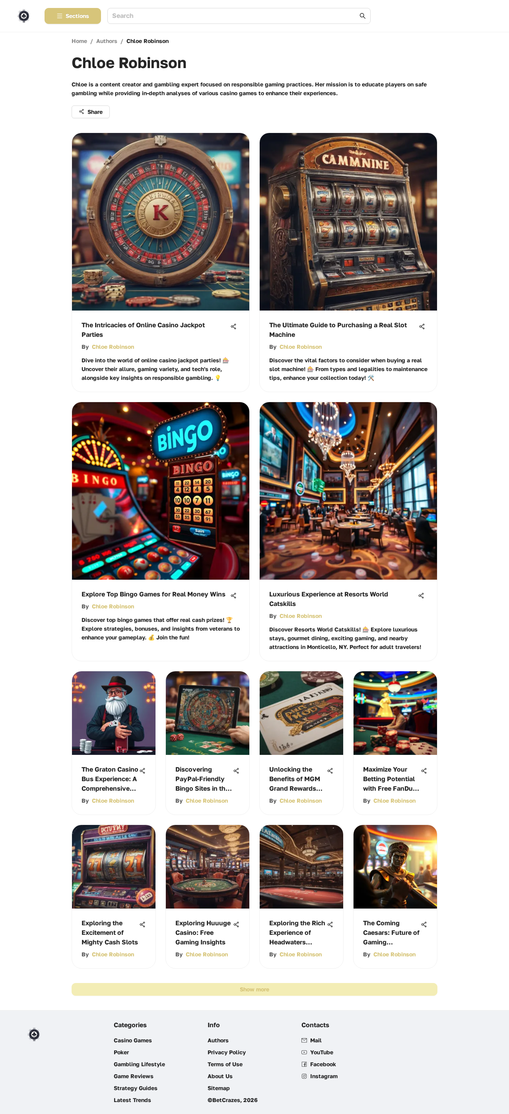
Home (79, 40)
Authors (106, 40)
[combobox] (235, 16)
